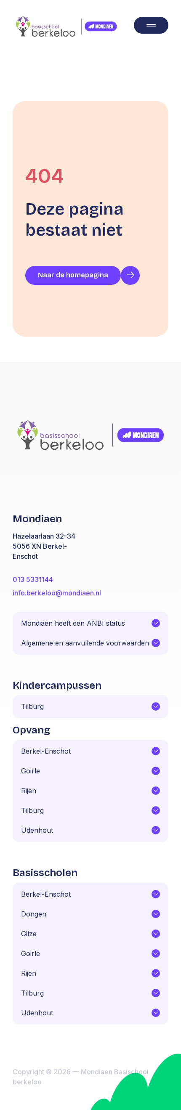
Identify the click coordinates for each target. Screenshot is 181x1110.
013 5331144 (33, 579)
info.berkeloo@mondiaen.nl (57, 593)
